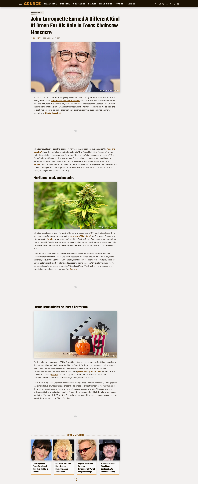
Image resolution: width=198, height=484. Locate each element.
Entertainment (106, 4)
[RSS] (178, 4)
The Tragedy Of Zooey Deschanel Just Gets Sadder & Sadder (40, 467)
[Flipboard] (171, 4)
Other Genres (79, 4)
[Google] (174, 4)
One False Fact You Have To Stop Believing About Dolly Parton (63, 467)
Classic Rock (50, 4)
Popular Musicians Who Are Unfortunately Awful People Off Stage (86, 467)
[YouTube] (160, 4)
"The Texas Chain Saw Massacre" (65, 100)
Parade (37, 164)
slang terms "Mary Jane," (80, 236)
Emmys (73, 269)
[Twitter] (167, 4)
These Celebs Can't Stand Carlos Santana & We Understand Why (109, 467)
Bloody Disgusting (53, 113)
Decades (92, 4)
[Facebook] (156, 4)
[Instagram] (163, 4)
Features (130, 4)
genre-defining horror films (89, 371)
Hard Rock (65, 4)
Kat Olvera (37, 38)
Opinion (120, 4)
